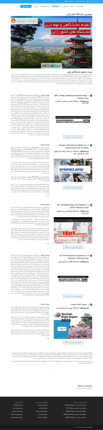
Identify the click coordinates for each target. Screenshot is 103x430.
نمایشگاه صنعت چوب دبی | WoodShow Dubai (75, 405)
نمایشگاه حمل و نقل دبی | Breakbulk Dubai (76, 411)
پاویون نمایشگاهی (71, 80)
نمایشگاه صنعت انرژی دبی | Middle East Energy (75, 414)
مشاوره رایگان (25, 6)
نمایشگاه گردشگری (45, 317)
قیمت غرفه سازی (45, 6)
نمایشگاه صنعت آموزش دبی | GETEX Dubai (76, 408)
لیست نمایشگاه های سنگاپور (28, 293)
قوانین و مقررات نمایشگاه (16, 414)
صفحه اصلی (80, 6)
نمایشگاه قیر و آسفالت (42, 417)
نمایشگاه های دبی (16, 293)
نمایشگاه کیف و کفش (42, 405)
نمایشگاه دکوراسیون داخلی (41, 411)
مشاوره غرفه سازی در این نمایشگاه (73, 137)
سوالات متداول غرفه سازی (16, 417)
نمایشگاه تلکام (27, 113)
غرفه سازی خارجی (38, 78)
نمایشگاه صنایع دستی (42, 414)
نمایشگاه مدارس (18, 230)
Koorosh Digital (77, 427)
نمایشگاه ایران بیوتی (37, 158)
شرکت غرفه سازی (24, 169)
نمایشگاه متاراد (58, 358)
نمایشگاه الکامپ (35, 113)
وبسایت (30, 135)
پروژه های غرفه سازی (17, 408)
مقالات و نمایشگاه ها (17, 405)
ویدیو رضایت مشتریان (17, 411)
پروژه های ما (65, 6)
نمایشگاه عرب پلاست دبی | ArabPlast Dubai (76, 417)
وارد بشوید (79, 388)
